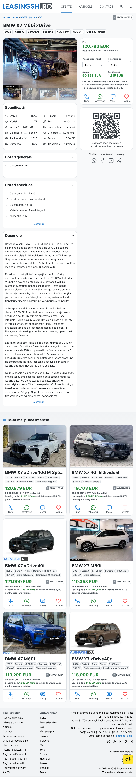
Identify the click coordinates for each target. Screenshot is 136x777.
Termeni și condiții (13, 735)
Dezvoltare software (14, 767)
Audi (42, 726)
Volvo (43, 744)
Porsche (44, 740)
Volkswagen (47, 731)
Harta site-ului (11, 744)
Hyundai (45, 758)
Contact (7, 731)
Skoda (43, 754)
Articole (7, 726)
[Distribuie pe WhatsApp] (94, 160)
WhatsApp (100, 101)
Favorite (126, 101)
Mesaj (113, 101)
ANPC (6, 772)
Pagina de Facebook (15, 754)
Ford (42, 749)
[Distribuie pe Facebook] (102, 160)
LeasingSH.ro (124, 768)
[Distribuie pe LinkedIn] (111, 160)
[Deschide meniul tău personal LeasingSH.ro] (121, 6)
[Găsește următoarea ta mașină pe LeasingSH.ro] (27, 6)
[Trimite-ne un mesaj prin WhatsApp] (108, 742)
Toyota (44, 735)
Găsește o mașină (13, 722)
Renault (44, 767)
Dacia (43, 772)
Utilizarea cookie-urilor (16, 740)
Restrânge (38, 223)
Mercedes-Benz (49, 722)
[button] (40, 157)
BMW (23, 17)
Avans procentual (92, 59)
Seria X (33, 17)
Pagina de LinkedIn (14, 763)
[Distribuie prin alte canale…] (119, 160)
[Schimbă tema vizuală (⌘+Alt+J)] (131, 6)
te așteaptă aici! (124, 735)
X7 (40, 17)
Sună (86, 101)
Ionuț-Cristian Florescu (127, 759)
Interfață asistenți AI (14, 749)
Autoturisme (10, 17)
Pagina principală (13, 717)
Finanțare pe (114, 59)
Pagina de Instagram (15, 758)
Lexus (43, 763)
